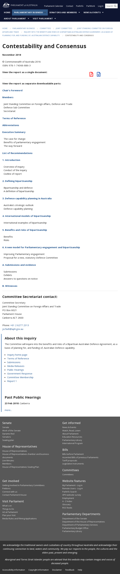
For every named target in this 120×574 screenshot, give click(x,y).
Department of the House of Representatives (83, 521)
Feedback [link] (69, 569)
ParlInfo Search (69, 491)
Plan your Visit (8, 515)
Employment (68, 498)
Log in (100, 6)
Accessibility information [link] (13, 569)
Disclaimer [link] (57, 569)
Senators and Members (63, 12)
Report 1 (12, 381)
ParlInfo (79, 6)
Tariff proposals (69, 460)
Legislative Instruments (73, 463)
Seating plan (8, 440)
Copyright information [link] (38, 569)
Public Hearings (15, 369)
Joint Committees (64, 28)
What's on (7, 505)
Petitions (6, 488)
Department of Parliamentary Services (80, 524)
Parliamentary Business (28, 12)
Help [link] (80, 569)
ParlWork (90, 6)
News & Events (92, 12)
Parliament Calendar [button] (53, 6)
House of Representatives (14, 451)
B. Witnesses (9, 285)
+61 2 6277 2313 (19, 325)
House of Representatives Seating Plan (20, 467)
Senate (5, 427)
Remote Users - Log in (72, 488)
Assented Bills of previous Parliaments (80, 457)
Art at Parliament (10, 512)
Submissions (13, 362)
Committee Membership (20, 377)
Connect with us (9, 491)
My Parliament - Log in (72, 485)
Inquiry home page (17, 354)
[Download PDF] (91, 75)
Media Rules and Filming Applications (19, 518)
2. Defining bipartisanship (17, 181)
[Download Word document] (98, 75)
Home (7, 12)
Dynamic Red (8, 433)
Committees (45, 28)
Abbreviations (10, 125)
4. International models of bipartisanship (26, 215)
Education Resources (72, 436)
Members (7, 97)
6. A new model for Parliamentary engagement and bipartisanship (41, 247)
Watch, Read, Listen (71, 430)
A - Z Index (67, 501)
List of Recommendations (17, 153)
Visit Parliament (43, 18)
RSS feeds (67, 507)
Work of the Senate (11, 430)
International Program (72, 443)
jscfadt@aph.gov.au (12, 329)
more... (8, 410)
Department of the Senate (74, 518)
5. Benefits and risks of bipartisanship (24, 229)
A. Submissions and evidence (19, 264)
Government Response (19, 373)
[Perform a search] (115, 6)
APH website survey (71, 494)
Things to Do (8, 509)
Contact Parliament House (14, 494)
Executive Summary (13, 132)
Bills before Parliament (73, 454)
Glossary (66, 504)
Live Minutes (8, 460)
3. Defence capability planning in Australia (27, 198)
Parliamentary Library (72, 440)
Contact (69, 6)
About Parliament (15, 18)
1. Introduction (11, 159)
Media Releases (15, 366)
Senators (6, 436)
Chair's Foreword (12, 90)
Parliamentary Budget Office (75, 528)
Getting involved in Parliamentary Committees (23, 485)
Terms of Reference (14, 118)
